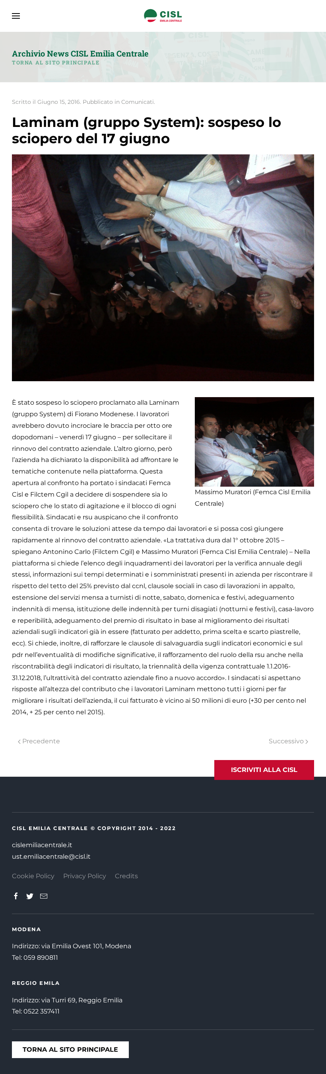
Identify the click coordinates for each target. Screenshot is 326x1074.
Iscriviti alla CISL (264, 770)
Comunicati (137, 101)
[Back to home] (163, 16)
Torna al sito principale (55, 62)
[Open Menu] (16, 16)
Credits (126, 876)
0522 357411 (41, 1011)
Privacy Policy (84, 876)
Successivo (287, 741)
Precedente (40, 741)
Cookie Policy (33, 876)
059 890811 (40, 957)
